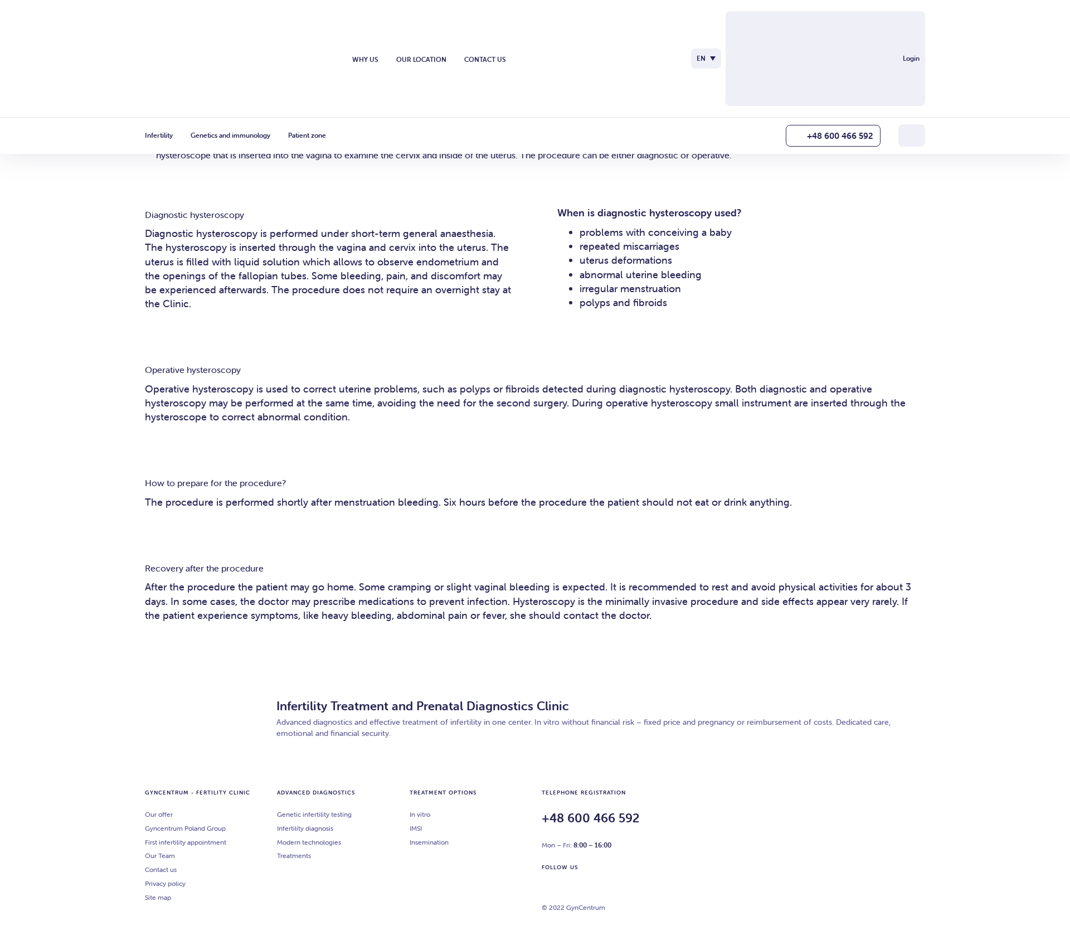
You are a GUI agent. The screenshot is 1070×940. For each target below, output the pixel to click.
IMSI (416, 828)
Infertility (159, 135)
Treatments (294, 855)
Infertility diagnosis (305, 828)
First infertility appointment (185, 842)
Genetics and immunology (230, 135)
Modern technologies (309, 842)
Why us (365, 59)
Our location (421, 59)
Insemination (429, 842)
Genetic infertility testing (314, 814)
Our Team (160, 855)
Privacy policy (165, 883)
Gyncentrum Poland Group (185, 828)
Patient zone (307, 135)
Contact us (485, 59)
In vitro (420, 814)
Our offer (159, 814)
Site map (158, 897)
